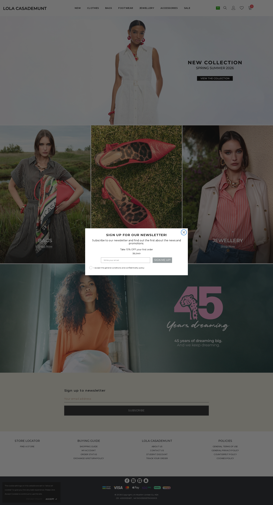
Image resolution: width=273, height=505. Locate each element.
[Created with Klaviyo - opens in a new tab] (136, 276)
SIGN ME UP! (162, 260)
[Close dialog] (184, 232)
